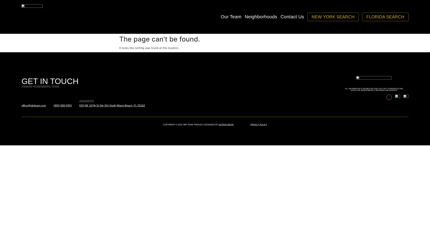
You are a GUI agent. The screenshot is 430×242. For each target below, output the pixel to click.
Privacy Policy (258, 125)
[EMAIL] (24, 94)
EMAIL (26, 101)
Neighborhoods (261, 16)
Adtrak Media (226, 125)
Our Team (231, 16)
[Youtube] (389, 97)
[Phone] (56, 94)
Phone (58, 101)
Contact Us (292, 16)
